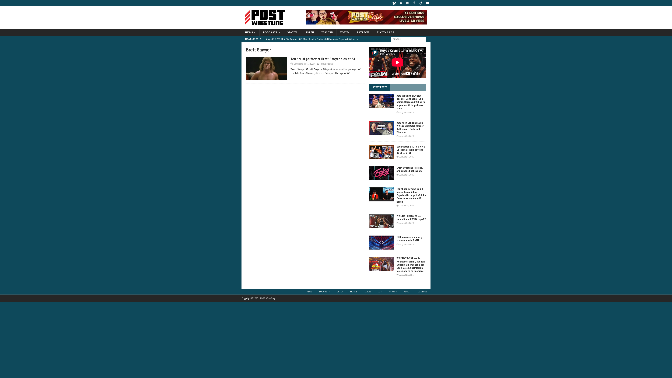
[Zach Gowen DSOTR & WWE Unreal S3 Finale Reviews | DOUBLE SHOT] (381, 152)
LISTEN (309, 32)
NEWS (249, 32)
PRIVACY (393, 292)
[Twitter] (401, 3)
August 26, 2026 (406, 112)
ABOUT (407, 292)
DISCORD (327, 32)
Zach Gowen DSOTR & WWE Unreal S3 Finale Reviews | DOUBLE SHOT (411, 149)
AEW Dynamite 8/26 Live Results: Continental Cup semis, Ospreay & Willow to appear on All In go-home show (411, 102)
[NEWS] (266, 68)
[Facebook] (414, 3)
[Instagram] (407, 3)
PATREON (363, 32)
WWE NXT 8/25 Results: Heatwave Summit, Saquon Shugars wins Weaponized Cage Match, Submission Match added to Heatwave (411, 264)
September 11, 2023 (304, 63)
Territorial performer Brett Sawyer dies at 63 (322, 59)
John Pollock (326, 63)
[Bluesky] (394, 3)
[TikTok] (421, 3)
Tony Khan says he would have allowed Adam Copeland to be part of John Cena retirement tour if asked (411, 195)
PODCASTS (270, 32)
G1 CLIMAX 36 (385, 32)
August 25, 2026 (406, 275)
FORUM (344, 32)
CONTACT (422, 292)
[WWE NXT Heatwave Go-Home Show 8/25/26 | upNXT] (381, 221)
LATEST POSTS (379, 87)
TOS (380, 292)
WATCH (292, 32)
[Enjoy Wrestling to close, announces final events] (381, 173)
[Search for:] (408, 39)
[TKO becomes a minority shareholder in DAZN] (381, 243)
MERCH (353, 292)
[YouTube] (427, 3)
